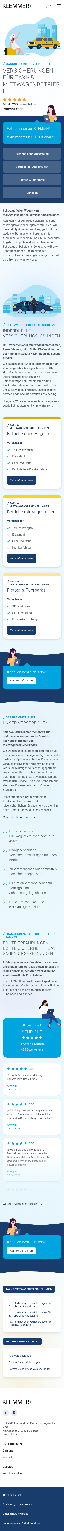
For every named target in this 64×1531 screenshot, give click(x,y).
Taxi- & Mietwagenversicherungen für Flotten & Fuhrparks (30, 1323)
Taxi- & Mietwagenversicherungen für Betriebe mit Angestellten (30, 1305)
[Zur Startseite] (17, 6)
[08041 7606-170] (47, 5)
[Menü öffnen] (59, 5)
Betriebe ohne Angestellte (32, 154)
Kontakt (7, 1457)
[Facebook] (6, 1413)
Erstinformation (12, 1494)
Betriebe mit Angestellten (32, 167)
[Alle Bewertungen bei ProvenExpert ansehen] (23, 109)
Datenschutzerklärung (15, 1513)
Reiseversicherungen (20, 1355)
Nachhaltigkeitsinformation (18, 1504)
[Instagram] (14, 1413)
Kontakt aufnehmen (21, 680)
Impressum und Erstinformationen (22, 1523)
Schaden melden (12, 1473)
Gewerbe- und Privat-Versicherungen (30, 1368)
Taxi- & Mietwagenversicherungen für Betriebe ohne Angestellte (30, 1314)
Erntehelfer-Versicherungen (24, 1362)
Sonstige (32, 192)
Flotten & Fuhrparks (32, 180)
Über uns (8, 1450)
